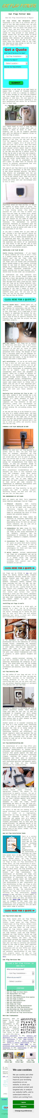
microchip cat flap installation (16, 892)
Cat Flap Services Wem (11, 960)
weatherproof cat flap (11, 815)
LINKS (19, 10)
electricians (22, 1047)
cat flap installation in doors (21, 875)
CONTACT (28, 10)
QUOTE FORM (16, 899)
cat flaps (32, 505)
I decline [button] (23, 1106)
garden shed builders (26, 1037)
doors (4, 663)
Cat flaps (23, 517)
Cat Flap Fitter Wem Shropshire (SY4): (19, 21)
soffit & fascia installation (18, 1042)
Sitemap (4, 1099)
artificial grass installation (13, 1046)
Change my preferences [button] (23, 1111)
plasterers (6, 1044)
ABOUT (23, 10)
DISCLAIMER (34, 10)
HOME (15, 10)
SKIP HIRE (24, 1044)
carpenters (10, 1041)
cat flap (17, 89)
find (8, 919)
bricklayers (11, 1039)
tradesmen (20, 1049)
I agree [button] (23, 1102)
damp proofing (28, 1039)
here (4, 956)
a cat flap (17, 36)
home (4, 1022)
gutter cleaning (28, 1041)
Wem (27, 573)
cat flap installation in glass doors (16, 865)
